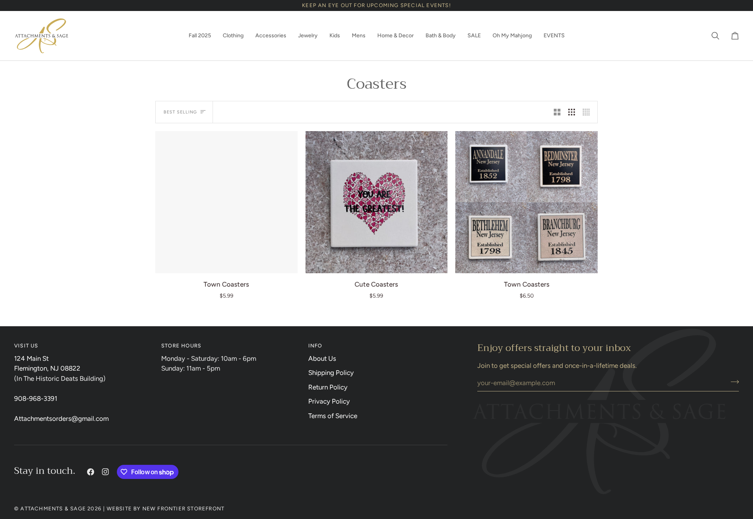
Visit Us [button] (26, 345)
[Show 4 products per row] (588, 111)
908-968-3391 (35, 398)
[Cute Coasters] (377, 202)
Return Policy (327, 387)
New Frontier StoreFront (183, 508)
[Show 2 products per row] (557, 111)
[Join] (732, 381)
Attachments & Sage (53, 508)
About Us (322, 358)
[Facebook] (90, 471)
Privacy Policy (329, 401)
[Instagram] (105, 471)
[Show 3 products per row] (571, 111)
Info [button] (315, 345)
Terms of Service (332, 416)
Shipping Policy (331, 372)
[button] (200, 35)
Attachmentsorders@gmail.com (61, 418)
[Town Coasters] (226, 202)
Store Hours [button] (181, 345)
